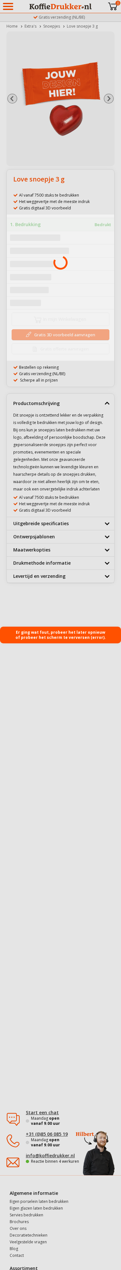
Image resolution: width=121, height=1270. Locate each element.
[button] (12, 98)
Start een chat (42, 1112)
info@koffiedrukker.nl (50, 1155)
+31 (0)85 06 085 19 (47, 1134)
